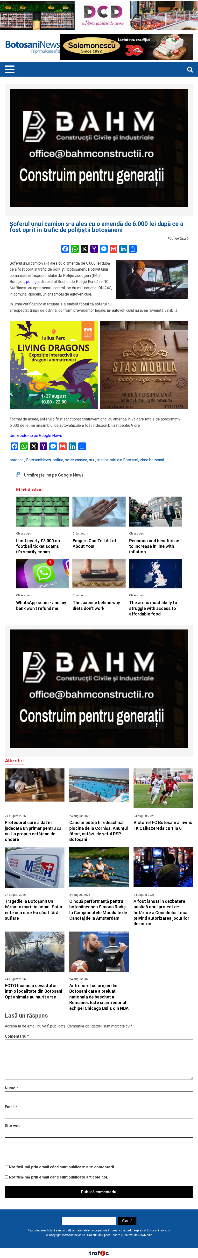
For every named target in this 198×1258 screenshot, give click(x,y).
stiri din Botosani (124, 460)
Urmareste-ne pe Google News (36, 435)
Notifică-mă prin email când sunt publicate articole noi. (58, 1177)
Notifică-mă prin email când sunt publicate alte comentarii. (62, 1167)
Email (11, 1107)
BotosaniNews (38, 460)
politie (58, 460)
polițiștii (33, 281)
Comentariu (17, 1036)
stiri (92, 460)
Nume (11, 1088)
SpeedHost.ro (111, 1235)
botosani (17, 460)
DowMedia (145, 1235)
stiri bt (102, 460)
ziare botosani (152, 460)
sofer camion (76, 460)
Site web (13, 1125)
